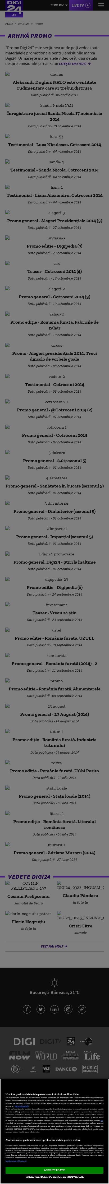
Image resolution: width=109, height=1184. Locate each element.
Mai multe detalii (22, 1106)
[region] (54, 1131)
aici (102, 1120)
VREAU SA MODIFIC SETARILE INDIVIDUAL (54, 1176)
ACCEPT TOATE (54, 1170)
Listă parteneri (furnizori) (16, 1161)
